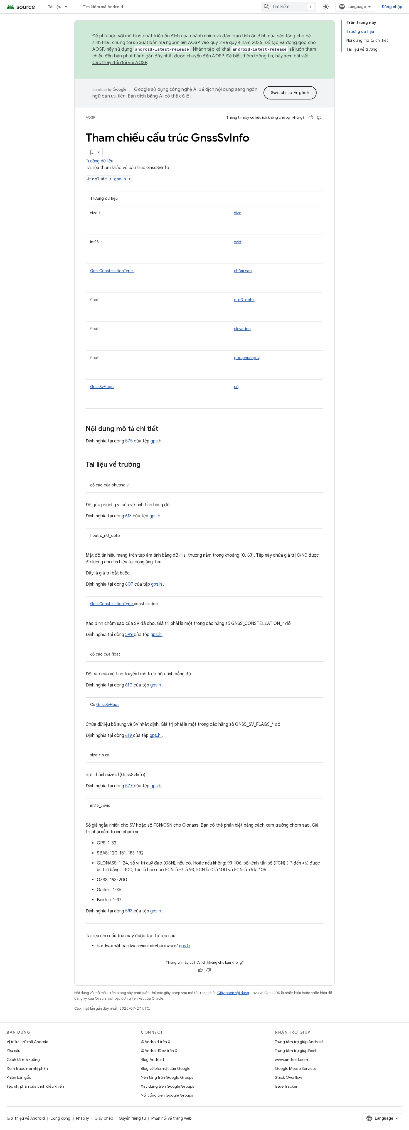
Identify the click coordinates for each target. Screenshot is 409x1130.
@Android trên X (155, 1041)
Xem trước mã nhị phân (27, 1068)
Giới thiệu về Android (26, 1118)
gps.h (121, 178)
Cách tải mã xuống (23, 1059)
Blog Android (152, 1059)
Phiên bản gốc (19, 1077)
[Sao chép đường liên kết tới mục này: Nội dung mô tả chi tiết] (165, 429)
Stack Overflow (288, 1077)
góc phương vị (247, 357)
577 (129, 786)
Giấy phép (104, 1118)
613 (129, 516)
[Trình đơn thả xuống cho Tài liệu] (68, 6)
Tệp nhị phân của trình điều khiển (35, 1086)
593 (129, 911)
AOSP (90, 117)
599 (129, 634)
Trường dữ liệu (99, 161)
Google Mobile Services (295, 1068)
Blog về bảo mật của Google (165, 1068)
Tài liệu (54, 6)
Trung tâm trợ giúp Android (299, 1041)
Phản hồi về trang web (171, 1118)
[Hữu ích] (311, 117)
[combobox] (288, 7)
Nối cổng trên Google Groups (167, 1095)
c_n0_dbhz (244, 299)
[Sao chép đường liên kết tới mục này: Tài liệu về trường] (147, 465)
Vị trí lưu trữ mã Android (27, 1041)
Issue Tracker (286, 1086)
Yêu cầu (13, 1050)
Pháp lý (82, 1118)
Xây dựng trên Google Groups (167, 1086)
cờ (236, 386)
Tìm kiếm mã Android (103, 6)
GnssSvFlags (102, 386)
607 (129, 584)
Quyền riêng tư (132, 1118)
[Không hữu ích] (319, 117)
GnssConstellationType (112, 270)
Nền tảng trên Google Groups (167, 1077)
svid (237, 241)
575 (129, 441)
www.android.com (291, 1059)
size (237, 212)
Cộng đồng (60, 1118)
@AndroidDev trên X (159, 1050)
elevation (242, 328)
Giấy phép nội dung (233, 992)
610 (129, 685)
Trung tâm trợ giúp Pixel (295, 1050)
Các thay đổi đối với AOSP (119, 62)
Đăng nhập (392, 6)
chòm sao (243, 270)
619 (129, 735)
